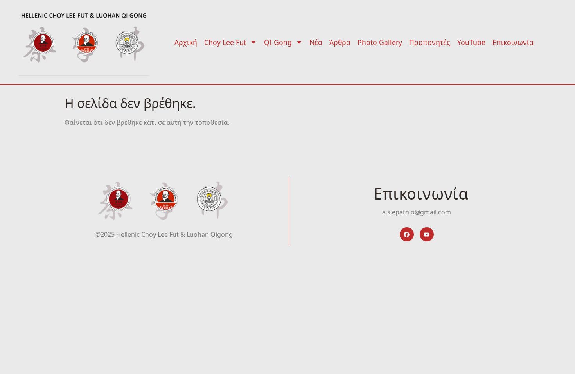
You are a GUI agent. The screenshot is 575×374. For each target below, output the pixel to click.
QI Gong (278, 42)
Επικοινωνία (513, 42)
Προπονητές (429, 42)
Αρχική (185, 42)
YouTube (471, 42)
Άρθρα (339, 42)
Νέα (315, 42)
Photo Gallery (380, 42)
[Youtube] (427, 234)
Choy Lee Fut (225, 42)
